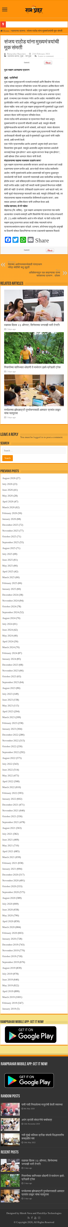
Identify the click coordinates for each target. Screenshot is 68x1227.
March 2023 (8, 717)
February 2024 (9, 653)
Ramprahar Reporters (16, 54)
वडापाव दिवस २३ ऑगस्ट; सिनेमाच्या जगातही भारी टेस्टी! (32, 324)
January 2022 (9, 798)
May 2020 (7, 915)
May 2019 (7, 985)
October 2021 (9, 816)
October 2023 (9, 676)
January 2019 (9, 1008)
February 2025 (9, 583)
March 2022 (8, 787)
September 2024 (10, 612)
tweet (26, 62)
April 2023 (7, 711)
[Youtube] (35, 1218)
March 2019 (8, 997)
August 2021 (8, 828)
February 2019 (9, 1002)
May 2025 (7, 565)
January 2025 (9, 589)
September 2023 (10, 682)
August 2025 (8, 548)
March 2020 (8, 927)
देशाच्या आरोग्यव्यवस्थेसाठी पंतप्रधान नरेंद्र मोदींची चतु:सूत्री (25, 265)
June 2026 (7, 489)
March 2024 (8, 647)
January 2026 (9, 519)
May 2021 (7, 845)
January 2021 (9, 868)
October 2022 (9, 746)
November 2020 (10, 880)
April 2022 (7, 781)
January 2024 (9, 659)
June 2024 (7, 629)
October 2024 (9, 606)
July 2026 (7, 484)
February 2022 (9, 793)
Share (42, 240)
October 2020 (9, 886)
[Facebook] (32, 1218)
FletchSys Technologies (49, 1213)
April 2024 (7, 641)
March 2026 (8, 507)
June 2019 (7, 979)
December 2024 (10, 594)
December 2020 (10, 874)
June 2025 (7, 559)
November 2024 (10, 600)
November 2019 (10, 950)
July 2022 (7, 763)
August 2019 (8, 968)
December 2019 (10, 944)
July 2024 (7, 624)
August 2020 (8, 898)
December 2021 (10, 804)
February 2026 (9, 513)
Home (6, 30)
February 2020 (9, 933)
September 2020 (10, 892)
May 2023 (7, 705)
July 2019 (7, 973)
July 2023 (7, 693)
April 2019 (7, 991)
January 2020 (9, 938)
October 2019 (9, 956)
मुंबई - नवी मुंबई (25, 56)
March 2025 (8, 577)
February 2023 (9, 723)
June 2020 (7, 909)
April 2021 (7, 851)
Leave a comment (46, 56)
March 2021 (8, 857)
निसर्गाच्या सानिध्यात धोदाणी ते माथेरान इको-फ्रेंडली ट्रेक (32, 367)
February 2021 (9, 863)
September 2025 (10, 542)
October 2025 (9, 536)
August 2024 (8, 618)
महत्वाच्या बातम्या (18, 30)
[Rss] (28, 1218)
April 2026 (7, 501)
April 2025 (7, 571)
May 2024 (7, 635)
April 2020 (7, 921)
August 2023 (8, 688)
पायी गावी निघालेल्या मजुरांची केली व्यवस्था (42, 1104)
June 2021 (7, 839)
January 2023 (9, 728)
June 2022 (7, 769)
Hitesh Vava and (28, 1213)
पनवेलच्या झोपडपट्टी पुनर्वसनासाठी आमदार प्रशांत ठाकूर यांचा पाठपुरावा (43, 1192)
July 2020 (7, 903)
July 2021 (7, 833)
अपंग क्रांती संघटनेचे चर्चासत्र (37, 1119)
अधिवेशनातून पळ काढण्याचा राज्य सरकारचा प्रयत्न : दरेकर (44, 273)
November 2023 (10, 670)
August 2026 (8, 478)
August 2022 (8, 758)
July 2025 (7, 554)
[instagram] (39, 1218)
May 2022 (7, 775)
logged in (38, 437)
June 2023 (7, 699)
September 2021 (10, 822)
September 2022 (10, 752)
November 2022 (10, 740)
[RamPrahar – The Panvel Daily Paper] (34, 8)
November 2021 (10, 810)
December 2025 (10, 524)
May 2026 (7, 495)
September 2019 (10, 962)
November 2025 (10, 530)
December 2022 (10, 734)
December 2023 (10, 664)
